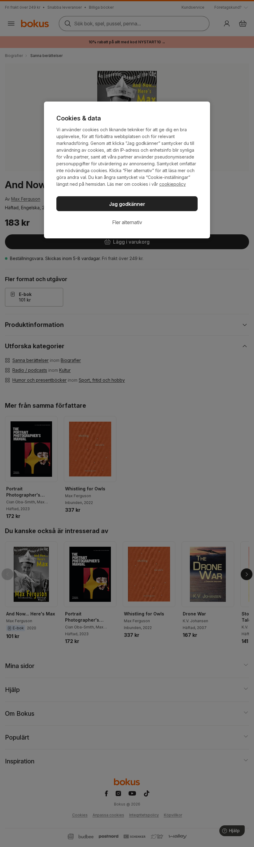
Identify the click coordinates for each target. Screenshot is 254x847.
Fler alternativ (127, 222)
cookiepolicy (172, 184)
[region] (127, 170)
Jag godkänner (127, 204)
